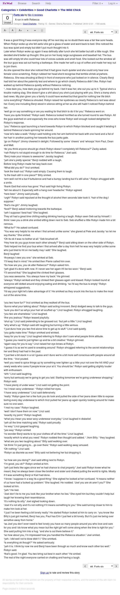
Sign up (44, 572)
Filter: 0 (96, 3)
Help (48, 3)
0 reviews (37, 15)
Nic (30, 15)
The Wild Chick (70, 10)
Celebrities (26, 10)
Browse (22, 3)
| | (42, 30)
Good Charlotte (47, 10)
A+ (20, 30)
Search (36, 3)
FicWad (7, 3)
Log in (111, 3)
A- (5, 30)
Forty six (19, 15)
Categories (8, 10)
